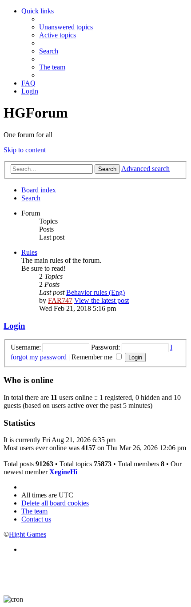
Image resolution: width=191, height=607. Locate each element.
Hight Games (27, 534)
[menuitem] (66, 27)
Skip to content (25, 150)
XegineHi (63, 472)
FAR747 (60, 300)
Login (14, 325)
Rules (29, 252)
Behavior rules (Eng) (95, 292)
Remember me (93, 357)
